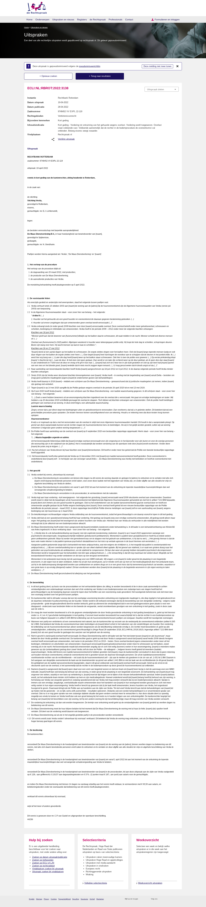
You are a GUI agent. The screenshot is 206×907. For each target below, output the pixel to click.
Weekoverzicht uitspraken (150, 883)
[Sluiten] (177, 66)
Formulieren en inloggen (167, 19)
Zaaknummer (33, 111)
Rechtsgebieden (35, 116)
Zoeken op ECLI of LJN (43, 863)
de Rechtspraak (98, 19)
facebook (164, 899)
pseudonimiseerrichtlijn (89, 66)
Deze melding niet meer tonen (157, 66)
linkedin (172, 899)
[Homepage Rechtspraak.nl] (35, 7)
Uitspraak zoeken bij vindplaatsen (48, 871)
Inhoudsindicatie (35, 125)
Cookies (54, 899)
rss (141, 899)
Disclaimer (100, 899)
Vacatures (84, 899)
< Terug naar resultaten (100, 76)
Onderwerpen (42, 19)
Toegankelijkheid (64, 899)
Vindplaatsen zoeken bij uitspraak (48, 868)
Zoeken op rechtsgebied (43, 866)
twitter (160, 899)
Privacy (46, 899)
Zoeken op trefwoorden (42, 860)
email (145, 899)
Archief (92, 899)
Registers (82, 19)
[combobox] (161, 89)
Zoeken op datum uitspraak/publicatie (49, 857)
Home (29, 19)
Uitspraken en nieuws (63, 19)
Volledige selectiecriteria (95, 883)
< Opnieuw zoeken (48, 76)
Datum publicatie (35, 107)
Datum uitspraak (35, 102)
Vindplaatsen (33, 134)
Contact (129, 19)
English (31, 899)
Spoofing (75, 899)
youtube (177, 899)
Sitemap (39, 899)
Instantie (31, 98)
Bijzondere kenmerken (38, 120)
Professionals (115, 19)
